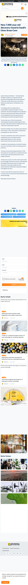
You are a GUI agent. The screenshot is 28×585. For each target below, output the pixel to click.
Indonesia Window (10, 34)
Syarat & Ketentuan (14, 548)
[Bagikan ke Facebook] (5, 65)
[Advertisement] (14, 81)
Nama (3, 258)
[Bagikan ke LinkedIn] (14, 65)
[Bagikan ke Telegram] (20, 65)
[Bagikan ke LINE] (11, 65)
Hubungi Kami (5, 550)
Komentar (4, 270)
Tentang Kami (5, 548)
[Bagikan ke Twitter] (8, 65)
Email (3, 264)
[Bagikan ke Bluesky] (17, 65)
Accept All (5, 582)
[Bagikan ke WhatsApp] (23, 65)
